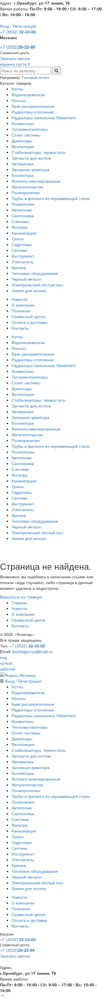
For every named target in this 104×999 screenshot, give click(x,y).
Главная (19, 602)
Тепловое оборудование (35, 273)
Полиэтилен (23, 204)
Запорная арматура (30, 169)
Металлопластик (27, 187)
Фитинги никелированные (36, 181)
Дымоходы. (22, 140)
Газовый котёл (35, 77)
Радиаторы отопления (33, 112)
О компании (23, 305)
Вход (4, 26)
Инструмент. (23, 256)
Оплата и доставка (29, 322)
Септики (19, 250)
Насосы (19, 100)
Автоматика (23, 164)
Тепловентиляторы (30, 129)
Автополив (21, 210)
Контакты (20, 328)
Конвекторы (23, 123)
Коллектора (23, 175)
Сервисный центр (28, 316)
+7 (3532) (18, 32)
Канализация (24, 233)
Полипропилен (26, 192)
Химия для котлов (29, 290)
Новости (19, 299)
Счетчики (20, 221)
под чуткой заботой (7, 663)
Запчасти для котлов (31, 158)
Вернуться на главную (21, 597)
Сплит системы (26, 135)
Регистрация (24, 26)
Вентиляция (23, 146)
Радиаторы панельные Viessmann (44, 117)
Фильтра (19, 227)
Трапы (18, 238)
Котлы (17, 89)
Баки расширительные (33, 106)
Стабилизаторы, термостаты (39, 152)
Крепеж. (19, 267)
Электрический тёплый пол (37, 285)
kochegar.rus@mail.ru (32, 651)
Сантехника (23, 215)
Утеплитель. (23, 262)
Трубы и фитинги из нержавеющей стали (51, 198)
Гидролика (21, 244)
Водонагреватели (28, 94)
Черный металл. (27, 279)
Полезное (21, 311)
